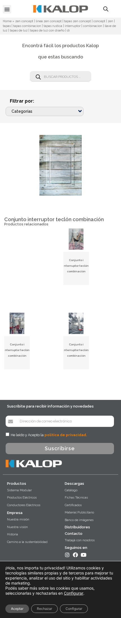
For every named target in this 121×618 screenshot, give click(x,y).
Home (7, 21)
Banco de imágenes (79, 520)
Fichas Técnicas (76, 497)
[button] (7, 9)
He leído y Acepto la (49, 435)
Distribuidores (77, 527)
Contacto (73, 533)
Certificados (73, 505)
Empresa (15, 513)
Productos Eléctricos (22, 497)
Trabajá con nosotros (80, 540)
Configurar (73, 593)
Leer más (76, 280)
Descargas (74, 483)
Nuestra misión (18, 519)
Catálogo (71, 490)
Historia (12, 534)
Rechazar (44, 608)
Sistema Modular (19, 490)
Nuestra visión (17, 527)
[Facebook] (75, 554)
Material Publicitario (79, 512)
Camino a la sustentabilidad (27, 542)
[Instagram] (67, 554)
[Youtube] (83, 554)
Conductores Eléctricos (23, 505)
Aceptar (17, 608)
